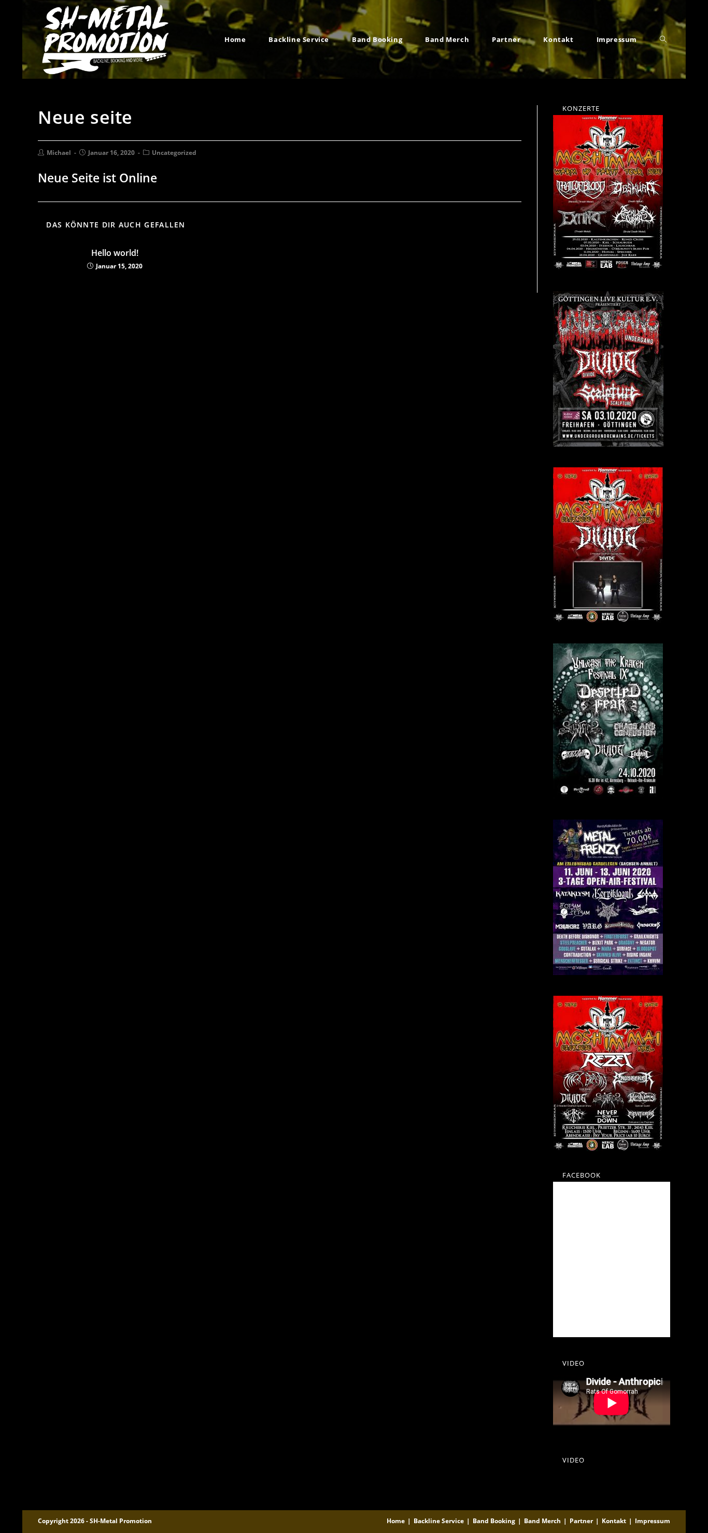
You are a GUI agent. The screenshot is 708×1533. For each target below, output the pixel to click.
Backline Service (439, 1520)
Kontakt (614, 1520)
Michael (59, 152)
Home (396, 1520)
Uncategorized (174, 152)
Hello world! (114, 253)
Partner (581, 1520)
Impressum (652, 1520)
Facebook (581, 1175)
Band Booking (494, 1520)
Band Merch (542, 1520)
